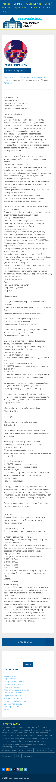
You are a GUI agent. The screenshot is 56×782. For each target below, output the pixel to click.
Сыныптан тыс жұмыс (14, 693)
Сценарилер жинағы (13, 704)
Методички (28, 756)
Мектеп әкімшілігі (12, 687)
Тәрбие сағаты (11, 679)
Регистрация (7, 756)
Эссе (6, 709)
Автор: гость (9, 83)
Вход (52, 750)
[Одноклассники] (7, 769)
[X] (14, 769)
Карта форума (25, 750)
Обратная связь (8, 750)
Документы (25, 77)
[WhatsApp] (21, 769)
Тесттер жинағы (11, 706)
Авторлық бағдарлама (14, 681)
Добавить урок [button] (24, 642)
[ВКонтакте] (3, 769)
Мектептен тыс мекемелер (16, 690)
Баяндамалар (10, 676)
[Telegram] (25, 769)
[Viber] (18, 769)
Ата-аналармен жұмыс (14, 698)
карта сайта (41, 750)
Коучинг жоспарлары (13, 684)
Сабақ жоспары (11, 77)
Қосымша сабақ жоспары (16, 701)
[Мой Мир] (10, 769)
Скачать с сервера (15, 70)
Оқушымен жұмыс (12, 695)
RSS (18, 756)
